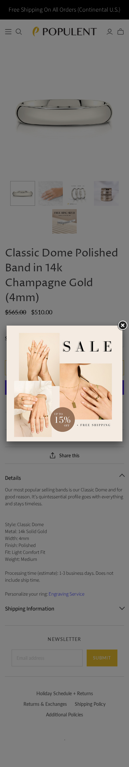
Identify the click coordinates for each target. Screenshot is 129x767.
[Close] (122, 326)
